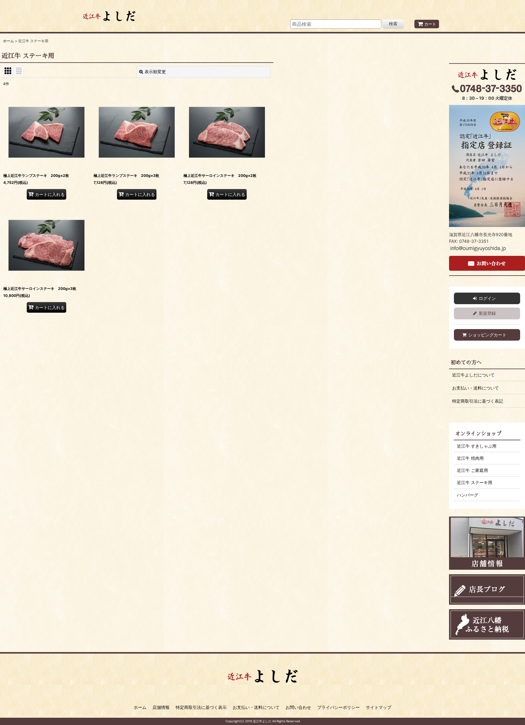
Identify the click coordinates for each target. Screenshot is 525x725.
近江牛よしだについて (473, 374)
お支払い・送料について (475, 387)
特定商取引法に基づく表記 (477, 401)
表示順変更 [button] (155, 71)
